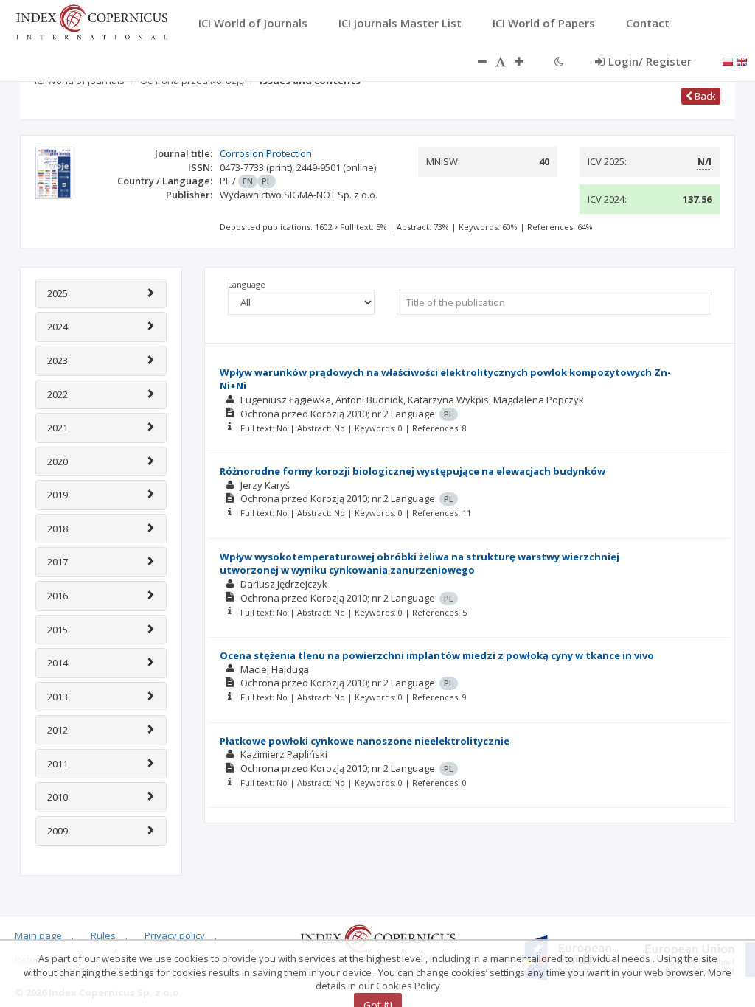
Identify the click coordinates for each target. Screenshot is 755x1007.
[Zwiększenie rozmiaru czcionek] (526, 61)
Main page (38, 935)
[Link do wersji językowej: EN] (742, 60)
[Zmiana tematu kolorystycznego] (559, 61)
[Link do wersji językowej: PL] (728, 60)
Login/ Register (650, 61)
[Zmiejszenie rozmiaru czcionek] (474, 61)
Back (704, 95)
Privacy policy (175, 935)
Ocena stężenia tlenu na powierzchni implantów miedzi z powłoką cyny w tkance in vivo (437, 655)
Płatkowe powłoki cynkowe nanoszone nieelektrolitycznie (364, 741)
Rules (103, 935)
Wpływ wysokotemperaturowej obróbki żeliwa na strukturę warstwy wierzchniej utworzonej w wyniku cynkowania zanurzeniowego (419, 563)
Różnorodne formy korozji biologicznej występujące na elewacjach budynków (412, 471)
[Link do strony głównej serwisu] (91, 20)
